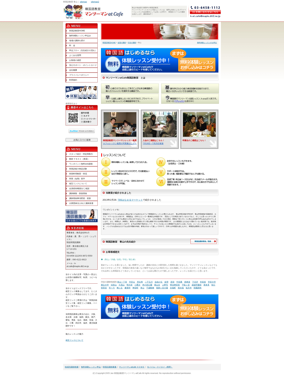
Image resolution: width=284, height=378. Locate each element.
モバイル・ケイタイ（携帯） (160, 367)
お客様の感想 (75, 60)
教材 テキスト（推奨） (79, 159)
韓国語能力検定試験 (78, 169)
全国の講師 (122, 43)
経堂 (166, 282)
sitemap (83, 2)
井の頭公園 (147, 285)
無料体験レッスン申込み (80, 35)
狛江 (213, 285)
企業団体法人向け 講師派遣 (81, 203)
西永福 (181, 288)
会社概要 (73, 70)
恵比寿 (140, 282)
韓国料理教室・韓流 (78, 174)
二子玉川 (149, 282)
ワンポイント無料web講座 (81, 164)
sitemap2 (95, 2)
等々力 (112, 288)
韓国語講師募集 (110, 367)
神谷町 (135, 288)
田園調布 (197, 288)
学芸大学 (212, 282)
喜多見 (206, 285)
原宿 (172, 282)
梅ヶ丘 (120, 288)
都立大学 (105, 285)
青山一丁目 (122, 282)
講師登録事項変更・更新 (80, 198)
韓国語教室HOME (109, 43)
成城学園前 (196, 285)
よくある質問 (75, 55)
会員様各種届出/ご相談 (79, 188)
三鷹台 (137, 285)
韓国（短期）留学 (77, 179)
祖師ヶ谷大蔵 (162, 288)
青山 (142, 288)
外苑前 (203, 282)
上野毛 (165, 285)
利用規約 (73, 80)
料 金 (72, 45)
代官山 (132, 282)
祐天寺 (189, 288)
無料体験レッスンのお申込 (207, 43)
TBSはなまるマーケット (130, 200)
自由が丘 (159, 282)
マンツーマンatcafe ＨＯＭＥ (132, 367)
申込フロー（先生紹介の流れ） (83, 50)
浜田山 (114, 285)
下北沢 (195, 282)
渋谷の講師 (132, 43)
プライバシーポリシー (79, 75)
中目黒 (179, 282)
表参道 (187, 282)
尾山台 (157, 285)
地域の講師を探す (77, 40)
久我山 (122, 285)
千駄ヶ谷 (186, 285)
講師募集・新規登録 (78, 193)
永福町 (173, 288)
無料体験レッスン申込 (91, 367)
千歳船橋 (150, 288)
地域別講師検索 (72, 367)
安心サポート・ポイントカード (83, 65)
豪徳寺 (127, 288)
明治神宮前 (175, 285)
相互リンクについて (78, 183)
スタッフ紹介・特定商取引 (81, 154)
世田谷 (104, 288)
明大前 (129, 285)
